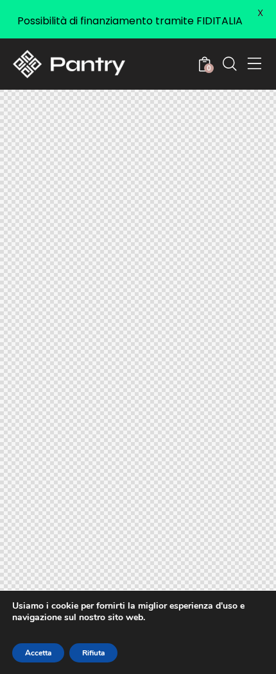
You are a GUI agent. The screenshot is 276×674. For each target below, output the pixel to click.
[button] (254, 63)
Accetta (38, 653)
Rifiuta (93, 653)
